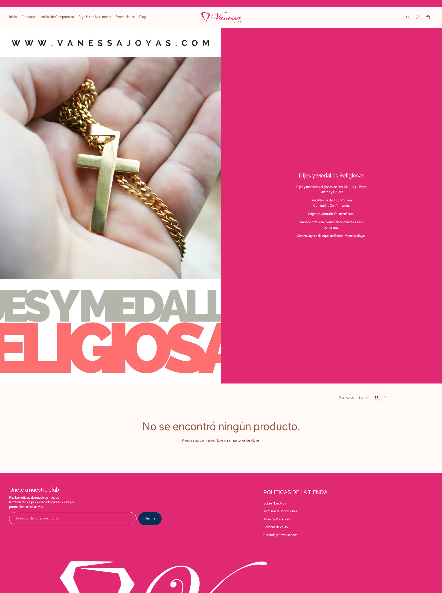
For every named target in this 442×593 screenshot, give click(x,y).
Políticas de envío (275, 527)
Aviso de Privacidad (277, 519)
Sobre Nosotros (274, 503)
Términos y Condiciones (280, 511)
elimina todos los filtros (243, 440)
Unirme (150, 518)
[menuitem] (13, 17)
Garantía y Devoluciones (280, 535)
